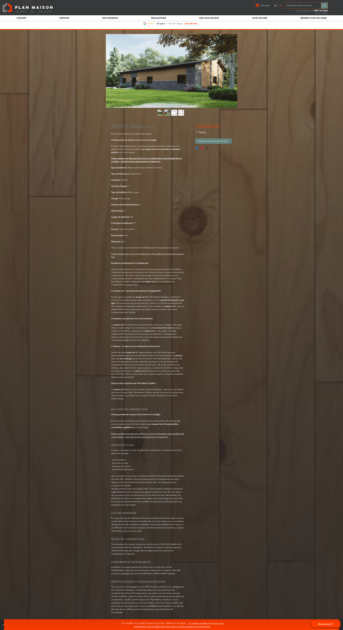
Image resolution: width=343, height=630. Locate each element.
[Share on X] (207, 148)
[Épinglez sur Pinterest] (202, 148)
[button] (21, 18)
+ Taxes (200, 132)
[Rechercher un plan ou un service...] (324, 6)
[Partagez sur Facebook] (197, 148)
